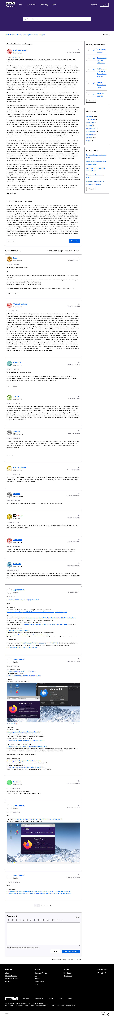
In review (89, 125)
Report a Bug (68, 976)
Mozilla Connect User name (101, 85)
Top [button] (8, 1013)
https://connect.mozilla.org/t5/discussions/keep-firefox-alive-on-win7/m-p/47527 (37, 819)
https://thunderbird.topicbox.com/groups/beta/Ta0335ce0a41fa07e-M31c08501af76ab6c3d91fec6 (45, 618)
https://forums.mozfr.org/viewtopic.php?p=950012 (22, 647)
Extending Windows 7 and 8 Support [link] (34, 35)
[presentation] (9, 920)
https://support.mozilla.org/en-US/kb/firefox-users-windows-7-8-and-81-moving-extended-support (37, 612)
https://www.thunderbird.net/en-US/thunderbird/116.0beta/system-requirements (44, 624)
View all (91, 101)
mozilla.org (26, 998)
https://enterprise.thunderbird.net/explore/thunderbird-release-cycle (28, 635)
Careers (7, 981)
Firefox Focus (39, 981)
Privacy (51, 998)
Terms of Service (38, 998)
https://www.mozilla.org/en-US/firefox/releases (21, 671)
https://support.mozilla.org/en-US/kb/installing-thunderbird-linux (26, 767)
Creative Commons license (68, 1005)
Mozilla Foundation (11, 978)
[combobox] (57, 19)
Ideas (21, 5)
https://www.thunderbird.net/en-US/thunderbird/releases (24, 675)
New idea (89, 116)
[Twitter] (98, 973)
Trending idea (90, 119)
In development (17, 57)
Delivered (89, 137)
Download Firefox (41, 973)
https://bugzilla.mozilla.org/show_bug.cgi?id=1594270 (23, 599)
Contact (70, 998)
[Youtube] (106, 973)
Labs (54, 5)
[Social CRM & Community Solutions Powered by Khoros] (105, 1014)
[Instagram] (102, 973)
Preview (77, 917)
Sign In (104, 5)
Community (44, 5)
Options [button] (105, 35)
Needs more (90, 122)
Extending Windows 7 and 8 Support (19, 44)
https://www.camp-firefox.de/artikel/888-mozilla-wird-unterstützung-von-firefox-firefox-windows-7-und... (39, 891)
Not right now (90, 134)
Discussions (31, 5)
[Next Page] (50, 905)
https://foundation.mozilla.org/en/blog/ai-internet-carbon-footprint (27, 746)
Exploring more (90, 128)
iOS (36, 976)
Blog (36, 984)
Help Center (68, 973)
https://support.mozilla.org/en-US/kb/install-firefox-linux (23, 761)
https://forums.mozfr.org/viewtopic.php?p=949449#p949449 (39, 643)
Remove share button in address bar (101, 60)
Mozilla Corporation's (13, 1003)
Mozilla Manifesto (11, 976)
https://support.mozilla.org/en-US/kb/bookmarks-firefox (23, 732)
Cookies (60, 998)
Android (37, 978)
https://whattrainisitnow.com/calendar (18, 630)
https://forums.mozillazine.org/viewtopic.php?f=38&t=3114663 (26, 740)
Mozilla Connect (10, 5)
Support (94, 5)
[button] (9, 241)
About (7, 973)
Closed (88, 140)
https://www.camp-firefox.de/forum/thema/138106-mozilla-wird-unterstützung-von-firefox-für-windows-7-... (39, 893)
